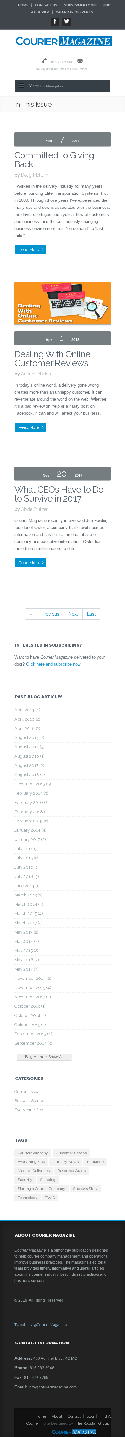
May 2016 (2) (26, 959)
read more (29, 249)
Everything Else (29, 1110)
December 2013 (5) (32, 784)
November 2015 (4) (32, 987)
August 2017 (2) (29, 765)
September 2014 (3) (33, 1043)
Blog (90, 1416)
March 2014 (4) (28, 904)
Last (91, 613)
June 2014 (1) (27, 885)
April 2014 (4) (27, 709)
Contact (74, 1416)
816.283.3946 (61, 62)
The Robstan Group (92, 1423)
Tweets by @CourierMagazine (40, 1324)
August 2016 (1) (29, 756)
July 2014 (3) (26, 848)
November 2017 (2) (32, 997)
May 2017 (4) (26, 969)
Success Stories (29, 1100)
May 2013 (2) (26, 932)
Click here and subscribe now (53, 664)
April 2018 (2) (27, 728)
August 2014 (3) (29, 747)
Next (73, 613)
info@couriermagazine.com (61, 69)
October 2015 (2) (30, 1024)
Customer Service (71, 1153)
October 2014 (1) (30, 1015)
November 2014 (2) (32, 978)
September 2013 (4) (33, 1034)
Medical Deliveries (34, 1171)
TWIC (50, 1197)
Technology (28, 1197)
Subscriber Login (80, 5)
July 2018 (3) (26, 876)
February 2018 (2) (31, 811)
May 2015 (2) (26, 950)
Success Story (85, 1188)
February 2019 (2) (31, 821)
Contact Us (46, 5)
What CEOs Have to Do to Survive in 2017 (58, 494)
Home (23, 5)
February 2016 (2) (31, 802)
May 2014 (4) (26, 941)
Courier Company (33, 1153)
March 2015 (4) (28, 913)
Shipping (47, 1179)
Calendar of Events (74, 12)
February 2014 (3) (31, 793)
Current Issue (26, 1091)
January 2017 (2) (30, 839)
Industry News (66, 1162)
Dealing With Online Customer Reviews (52, 358)
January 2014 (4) (30, 830)
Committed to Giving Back (54, 160)
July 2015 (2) (26, 858)
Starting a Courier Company (41, 1188)
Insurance (95, 1162)
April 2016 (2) (27, 719)
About (57, 1416)
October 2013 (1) (30, 1006)
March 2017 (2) (28, 922)
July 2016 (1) (26, 867)
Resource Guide (71, 1171)
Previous (50, 613)
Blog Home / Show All (44, 1057)
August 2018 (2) (29, 774)
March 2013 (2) (28, 895)
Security (25, 1179)
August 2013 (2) (29, 737)
